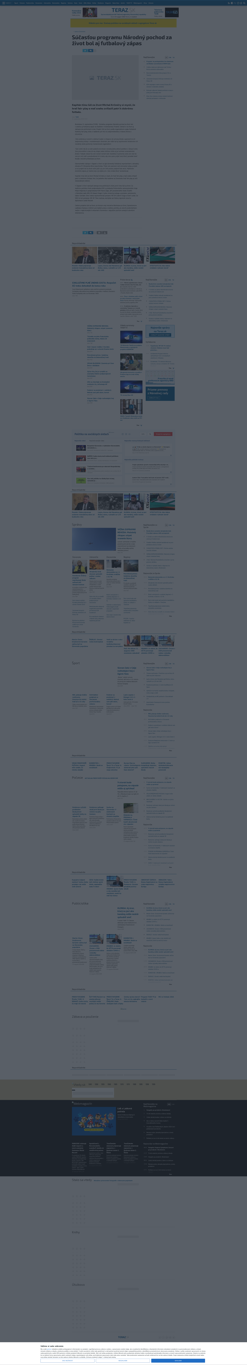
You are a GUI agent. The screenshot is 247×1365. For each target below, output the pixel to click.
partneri (49, 1349)
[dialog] (123, 1353)
